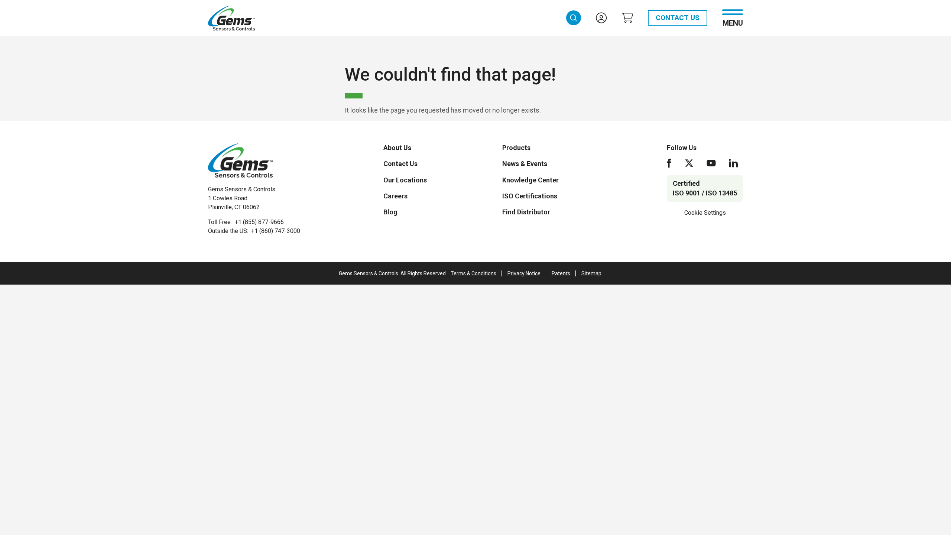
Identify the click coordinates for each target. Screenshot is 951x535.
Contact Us (678, 17)
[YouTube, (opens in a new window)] (711, 163)
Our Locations (405, 180)
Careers (395, 196)
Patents (561, 273)
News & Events (524, 164)
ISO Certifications (529, 196)
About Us (397, 148)
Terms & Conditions (473, 273)
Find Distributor (526, 212)
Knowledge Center (530, 180)
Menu (733, 22)
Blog (390, 212)
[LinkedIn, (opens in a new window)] (733, 163)
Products (516, 148)
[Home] (240, 160)
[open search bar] (573, 17)
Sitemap (591, 273)
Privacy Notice (524, 273)
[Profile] (601, 17)
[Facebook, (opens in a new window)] (669, 163)
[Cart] (627, 17)
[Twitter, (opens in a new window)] (689, 163)
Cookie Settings (705, 212)
